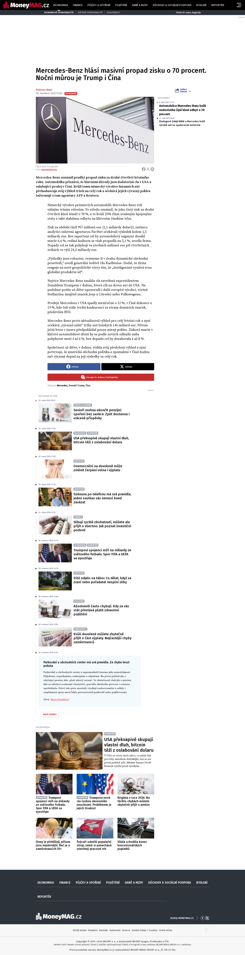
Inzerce (126, 930)
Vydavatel (115, 930)
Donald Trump (76, 385)
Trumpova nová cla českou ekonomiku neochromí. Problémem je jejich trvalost (94, 803)
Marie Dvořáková (59, 699)
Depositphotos (49, 169)
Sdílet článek (183, 90)
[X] (148, 169)
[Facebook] (144, 169)
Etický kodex (79, 930)
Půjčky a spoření (99, 5)
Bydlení (201, 5)
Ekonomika (60, 5)
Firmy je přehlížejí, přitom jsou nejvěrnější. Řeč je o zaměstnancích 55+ (53, 845)
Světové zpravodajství (90, 12)
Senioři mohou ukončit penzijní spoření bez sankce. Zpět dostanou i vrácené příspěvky (102, 414)
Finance (77, 5)
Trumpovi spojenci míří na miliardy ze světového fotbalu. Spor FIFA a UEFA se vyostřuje (102, 554)
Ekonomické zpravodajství (59, 12)
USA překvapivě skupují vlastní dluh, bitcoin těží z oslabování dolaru (101, 440)
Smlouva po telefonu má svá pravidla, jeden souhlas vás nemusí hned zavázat (102, 498)
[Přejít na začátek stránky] (206, 930)
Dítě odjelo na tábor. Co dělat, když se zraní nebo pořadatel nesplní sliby (102, 580)
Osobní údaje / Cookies (145, 930)
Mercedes (62, 385)
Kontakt (103, 930)
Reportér (217, 5)
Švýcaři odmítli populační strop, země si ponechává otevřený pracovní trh (94, 845)
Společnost (113, 12)
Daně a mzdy (140, 5)
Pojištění (121, 5)
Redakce (93, 930)
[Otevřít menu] (239, 5)
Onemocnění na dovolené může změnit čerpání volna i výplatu (98, 468)
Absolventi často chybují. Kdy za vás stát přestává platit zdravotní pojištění (101, 610)
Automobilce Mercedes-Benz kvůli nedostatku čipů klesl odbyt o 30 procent (182, 110)
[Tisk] (152, 169)
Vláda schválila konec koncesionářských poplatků (132, 845)
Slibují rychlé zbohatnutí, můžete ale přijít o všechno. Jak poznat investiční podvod (102, 526)
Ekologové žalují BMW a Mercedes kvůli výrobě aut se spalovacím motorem (182, 123)
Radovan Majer (44, 89)
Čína (88, 385)
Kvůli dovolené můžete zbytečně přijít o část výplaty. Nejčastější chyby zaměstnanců (103, 638)
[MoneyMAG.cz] (26, 5)
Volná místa (165, 930)
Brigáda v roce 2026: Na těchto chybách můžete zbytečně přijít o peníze (134, 801)
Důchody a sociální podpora (172, 5)
